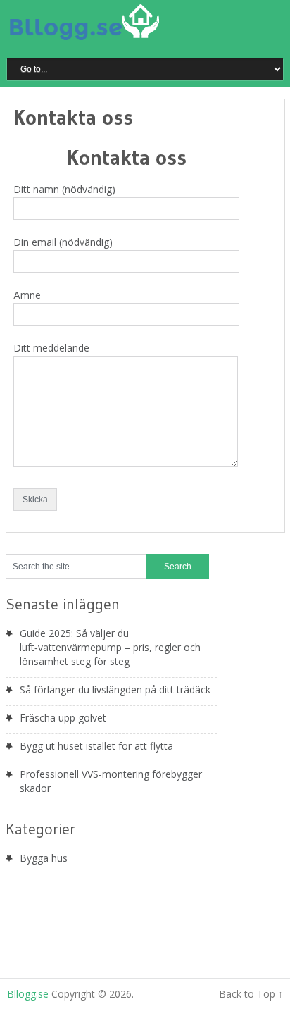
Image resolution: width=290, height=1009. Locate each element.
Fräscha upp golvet (63, 717)
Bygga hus (44, 858)
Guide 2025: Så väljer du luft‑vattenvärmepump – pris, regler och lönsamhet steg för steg (110, 647)
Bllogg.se (28, 994)
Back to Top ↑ (251, 994)
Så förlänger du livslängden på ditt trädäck (115, 689)
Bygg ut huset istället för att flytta (96, 746)
